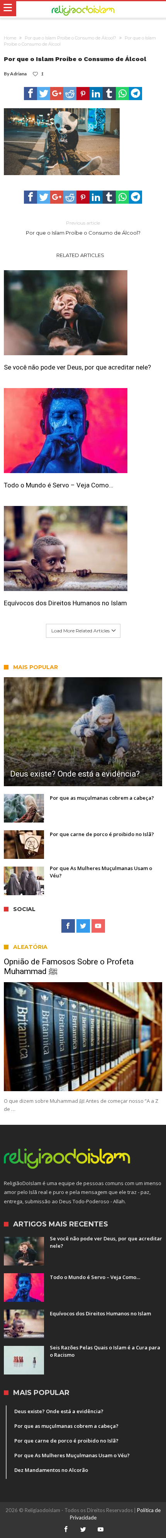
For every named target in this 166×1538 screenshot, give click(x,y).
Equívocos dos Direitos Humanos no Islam (65, 603)
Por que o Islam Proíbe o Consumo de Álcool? (70, 38)
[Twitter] (83, 926)
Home (10, 38)
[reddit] (69, 93)
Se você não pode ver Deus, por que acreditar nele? (77, 367)
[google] (56, 93)
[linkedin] (96, 93)
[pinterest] (83, 93)
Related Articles (80, 255)
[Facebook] (68, 926)
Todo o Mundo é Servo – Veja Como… (58, 485)
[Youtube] (98, 926)
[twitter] (43, 93)
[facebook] (30, 93)
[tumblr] (109, 93)
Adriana (18, 74)
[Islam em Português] (83, 10)
